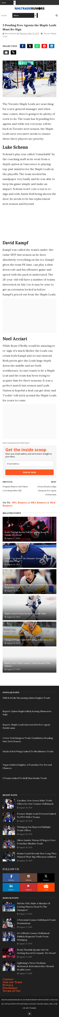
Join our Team (12, 982)
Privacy (8, 985)
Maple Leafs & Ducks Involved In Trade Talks (25, 613)
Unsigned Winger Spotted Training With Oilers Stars (29, 640)
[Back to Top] (29, 1013)
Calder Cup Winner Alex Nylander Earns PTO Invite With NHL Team (28, 559)
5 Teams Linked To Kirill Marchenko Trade (25, 778)
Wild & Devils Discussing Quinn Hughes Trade (26, 697)
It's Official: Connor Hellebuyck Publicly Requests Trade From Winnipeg (33, 936)
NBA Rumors (39, 502)
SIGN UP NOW (29, 472)
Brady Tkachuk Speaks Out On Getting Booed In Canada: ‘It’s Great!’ (27, 533)
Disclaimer (10, 988)
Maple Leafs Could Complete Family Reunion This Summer (27, 664)
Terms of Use (12, 990)
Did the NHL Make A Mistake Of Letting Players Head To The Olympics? (33, 906)
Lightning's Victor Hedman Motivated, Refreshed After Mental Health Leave (35, 966)
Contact (8, 979)
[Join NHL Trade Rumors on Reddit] (46, 886)
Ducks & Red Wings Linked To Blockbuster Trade (28, 751)
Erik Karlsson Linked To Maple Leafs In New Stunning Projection (29, 586)
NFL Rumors (19, 502)
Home (4, 15)
